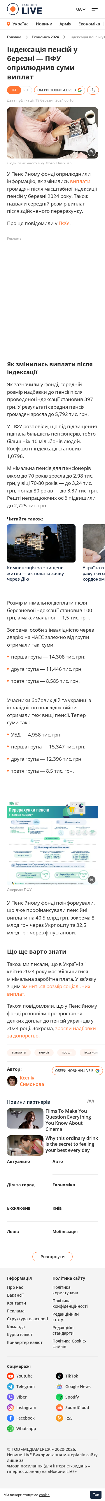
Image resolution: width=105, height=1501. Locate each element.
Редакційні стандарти (63, 1330)
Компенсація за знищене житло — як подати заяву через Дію (35, 573)
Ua (79, 9)
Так (96, 1494)
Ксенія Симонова (32, 1081)
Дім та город (20, 1184)
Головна (14, 36)
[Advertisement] (52, 295)
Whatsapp (26, 1428)
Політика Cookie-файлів (69, 1343)
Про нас (15, 1287)
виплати (80, 181)
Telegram (25, 1386)
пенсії (44, 1052)
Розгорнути (53, 1256)
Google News (78, 1386)
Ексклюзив (19, 1208)
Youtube (24, 1376)
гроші (66, 1052)
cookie (44, 1494)
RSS (69, 1418)
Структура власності (27, 1318)
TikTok (71, 1376)
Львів (13, 1231)
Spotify (72, 1397)
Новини (44, 24)
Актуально (18, 1161)
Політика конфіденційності (70, 1303)
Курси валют (20, 1334)
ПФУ (64, 223)
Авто (57, 1161)
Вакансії (15, 1295)
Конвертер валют (25, 1342)
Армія (65, 24)
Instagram (26, 1407)
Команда (16, 1326)
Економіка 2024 (45, 36)
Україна (21, 24)
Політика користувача (65, 1289)
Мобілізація (65, 1231)
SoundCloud (77, 1407)
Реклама (15, 1311)
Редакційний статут (65, 1316)
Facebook (25, 1418)
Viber (21, 1397)
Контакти (16, 1303)
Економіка (89, 24)
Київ (57, 1208)
